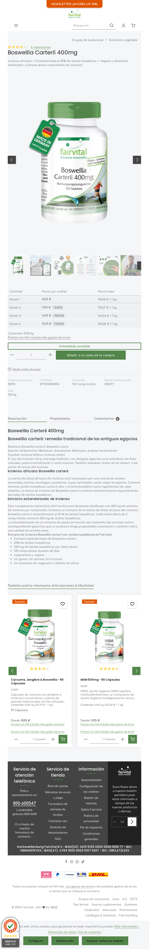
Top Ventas (80, 904)
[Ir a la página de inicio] (74, 13)
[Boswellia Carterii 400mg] (74, 160)
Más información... (126, 926)
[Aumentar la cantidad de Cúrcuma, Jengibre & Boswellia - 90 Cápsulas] (53, 739)
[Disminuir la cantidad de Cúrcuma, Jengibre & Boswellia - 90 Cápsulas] (16, 739)
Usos (115, 899)
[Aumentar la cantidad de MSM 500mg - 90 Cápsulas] (123, 739)
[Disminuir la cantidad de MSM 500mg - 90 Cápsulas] (86, 739)
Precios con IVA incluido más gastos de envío (39, 337)
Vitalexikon (92, 910)
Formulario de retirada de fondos (58, 809)
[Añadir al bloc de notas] (62, 603)
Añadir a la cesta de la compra (91, 355)
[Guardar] (132, 821)
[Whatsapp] (78, 862)
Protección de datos (62, 932)
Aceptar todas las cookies (105, 940)
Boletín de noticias (91, 800)
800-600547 (24, 803)
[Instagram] (72, 862)
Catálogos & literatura (100, 915)
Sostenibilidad (91, 780)
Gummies (130, 904)
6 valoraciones (41, 47)
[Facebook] (67, 862)
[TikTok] (83, 862)
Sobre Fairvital (91, 809)
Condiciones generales (91, 836)
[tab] (27, 418)
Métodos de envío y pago (58, 794)
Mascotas (109, 910)
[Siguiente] (137, 160)
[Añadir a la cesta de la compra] (63, 739)
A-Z (124, 899)
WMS (53, 907)
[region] (74, 175)
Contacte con (58, 821)
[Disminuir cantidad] (12, 355)
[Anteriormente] (12, 160)
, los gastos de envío (79, 886)
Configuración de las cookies (91, 788)
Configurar (35, 940)
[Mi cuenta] (123, 25)
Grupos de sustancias (94, 899)
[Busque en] (111, 25)
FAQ (58, 838)
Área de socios (58, 786)
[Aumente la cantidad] (50, 355)
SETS (133, 899)
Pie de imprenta (91, 827)
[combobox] (89, 25)
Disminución (65, 940)
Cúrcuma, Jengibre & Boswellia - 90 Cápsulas (37, 681)
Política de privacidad (91, 818)
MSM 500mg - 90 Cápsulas (100, 679)
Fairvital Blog (128, 915)
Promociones (128, 910)
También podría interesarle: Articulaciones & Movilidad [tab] (51, 585)
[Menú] (16, 25)
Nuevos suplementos (106, 904)
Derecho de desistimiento (58, 829)
